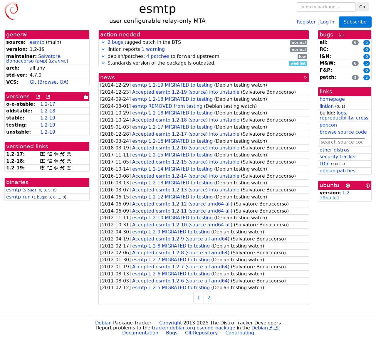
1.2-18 (47, 111)
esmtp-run (18, 197)
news (107, 77)
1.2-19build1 (335, 195)
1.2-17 (47, 104)
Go (362, 6)
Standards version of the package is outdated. (206, 63)
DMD (41, 61)
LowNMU (58, 61)
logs (341, 113)
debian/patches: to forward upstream (206, 56)
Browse (48, 82)
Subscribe (355, 22)
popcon (328, 125)
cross (362, 118)
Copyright (170, 323)
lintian (327, 106)
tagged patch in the (207, 42)
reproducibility (336, 118)
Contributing (239, 333)
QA (63, 82)
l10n (325, 163)
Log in (327, 21)
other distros (334, 150)
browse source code (343, 132)
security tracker (338, 156)
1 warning (153, 49)
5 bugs (30, 190)
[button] (103, 42)
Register (306, 21)
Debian (103, 323)
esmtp (37, 42)
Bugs (171, 333)
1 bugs (39, 197)
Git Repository (201, 333)
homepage (332, 99)
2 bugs (115, 42)
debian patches (337, 171)
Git (33, 82)
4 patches (157, 56)
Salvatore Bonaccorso (33, 58)
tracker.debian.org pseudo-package (193, 328)
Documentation (140, 333)
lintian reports (206, 49)
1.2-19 (47, 118)
